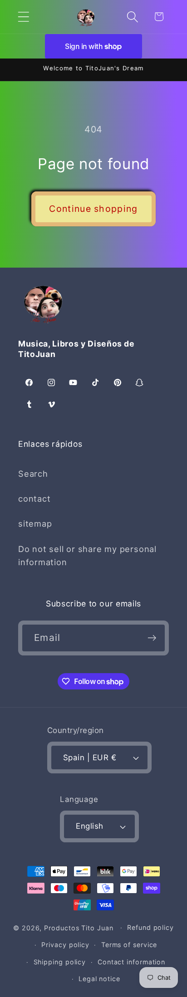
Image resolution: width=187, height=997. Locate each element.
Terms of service (129, 944)
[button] (23, 16)
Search (33, 474)
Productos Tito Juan (78, 927)
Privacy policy (65, 944)
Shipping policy (60, 962)
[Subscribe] (152, 638)
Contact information (131, 962)
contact (34, 498)
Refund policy (150, 927)
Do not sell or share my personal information (87, 555)
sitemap (35, 523)
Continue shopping (93, 208)
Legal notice (99, 978)
